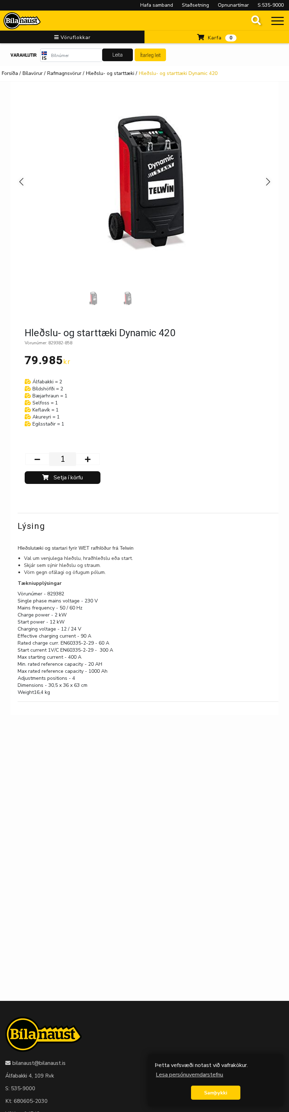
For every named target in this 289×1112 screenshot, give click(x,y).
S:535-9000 (271, 5)
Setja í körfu (67, 477)
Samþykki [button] (215, 1092)
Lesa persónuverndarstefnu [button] (189, 1075)
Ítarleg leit (150, 55)
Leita (117, 55)
